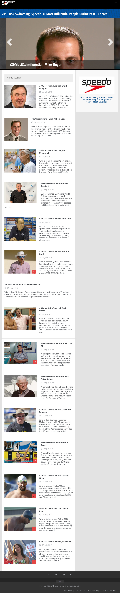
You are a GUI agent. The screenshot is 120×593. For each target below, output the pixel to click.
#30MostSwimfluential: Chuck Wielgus (53, 87)
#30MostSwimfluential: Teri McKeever (22, 284)
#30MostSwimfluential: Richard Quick (54, 252)
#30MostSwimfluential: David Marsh (53, 309)
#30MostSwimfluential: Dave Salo (55, 218)
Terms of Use (80, 590)
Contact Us (68, 590)
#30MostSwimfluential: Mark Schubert (54, 184)
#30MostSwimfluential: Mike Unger (48, 119)
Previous (9, 44)
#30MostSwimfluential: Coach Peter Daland (55, 377)
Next (110, 44)
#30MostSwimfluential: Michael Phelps (54, 476)
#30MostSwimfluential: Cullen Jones (53, 509)
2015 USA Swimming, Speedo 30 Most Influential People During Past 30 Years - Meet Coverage (97, 99)
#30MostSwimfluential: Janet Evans (55, 541)
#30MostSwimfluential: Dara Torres (54, 443)
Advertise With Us (108, 590)
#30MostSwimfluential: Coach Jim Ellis (57, 344)
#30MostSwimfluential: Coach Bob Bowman (55, 410)
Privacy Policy (93, 590)
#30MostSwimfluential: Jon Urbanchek (52, 151)
